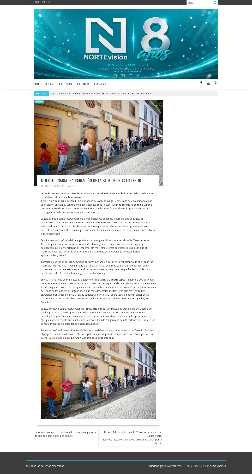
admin (73, 186)
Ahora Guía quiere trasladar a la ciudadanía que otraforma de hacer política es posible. (65, 433)
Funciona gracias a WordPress (166, 465)
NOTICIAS (49, 84)
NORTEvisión (65, 84)
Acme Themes (218, 465)
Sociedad (39, 101)
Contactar (100, 84)
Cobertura (83, 84)
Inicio (37, 84)
